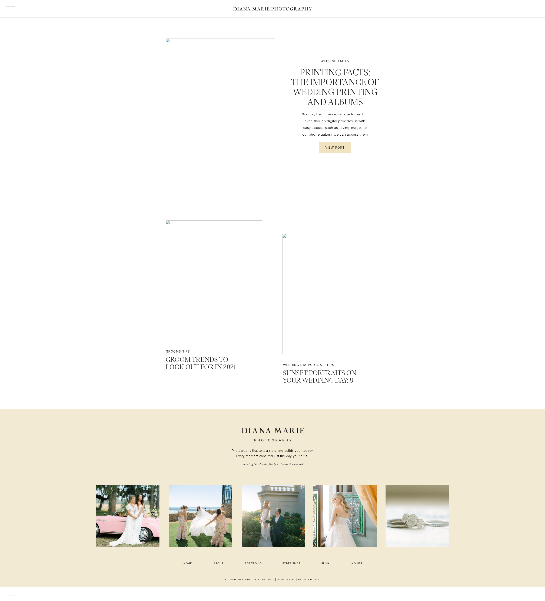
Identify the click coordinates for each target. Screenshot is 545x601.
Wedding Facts (335, 61)
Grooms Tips (178, 351)
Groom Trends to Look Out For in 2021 (201, 363)
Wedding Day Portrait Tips (308, 365)
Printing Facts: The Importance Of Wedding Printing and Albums (335, 87)
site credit (286, 579)
